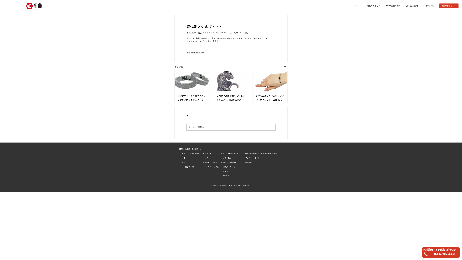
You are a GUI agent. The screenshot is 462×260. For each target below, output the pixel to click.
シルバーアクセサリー (195, 52)
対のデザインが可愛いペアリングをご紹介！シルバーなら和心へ (191, 98)
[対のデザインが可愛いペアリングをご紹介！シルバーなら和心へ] (192, 81)
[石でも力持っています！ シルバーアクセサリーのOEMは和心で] (270, 81)
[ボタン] (441, 252)
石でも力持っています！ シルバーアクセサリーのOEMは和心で (270, 98)
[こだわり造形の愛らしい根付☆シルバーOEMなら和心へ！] (231, 81)
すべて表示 (283, 66)
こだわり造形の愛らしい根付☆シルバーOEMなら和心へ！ (231, 98)
